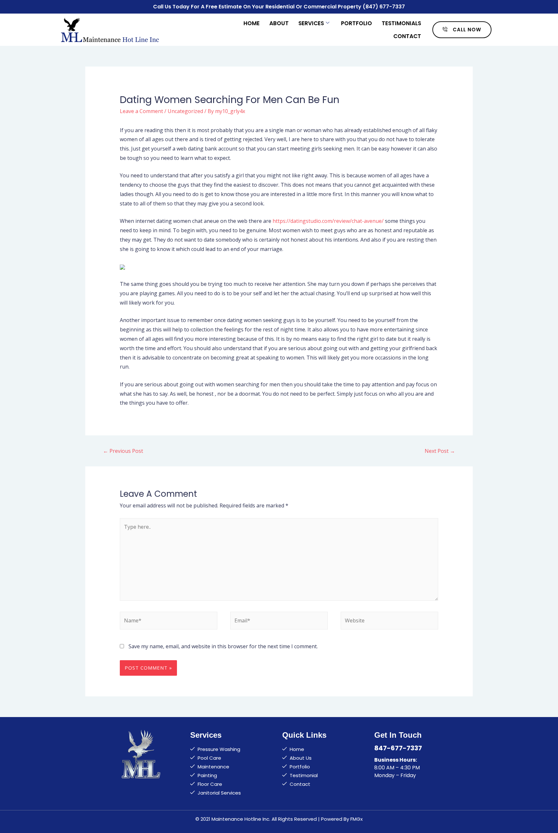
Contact (407, 36)
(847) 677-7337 (384, 6)
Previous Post (123, 450)
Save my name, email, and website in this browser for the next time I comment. (223, 646)
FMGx (356, 819)
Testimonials (401, 23)
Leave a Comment (141, 111)
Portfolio (356, 23)
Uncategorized (185, 111)
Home (251, 23)
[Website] (389, 621)
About (279, 23)
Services (311, 23)
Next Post (440, 450)
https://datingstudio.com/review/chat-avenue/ (328, 220)
